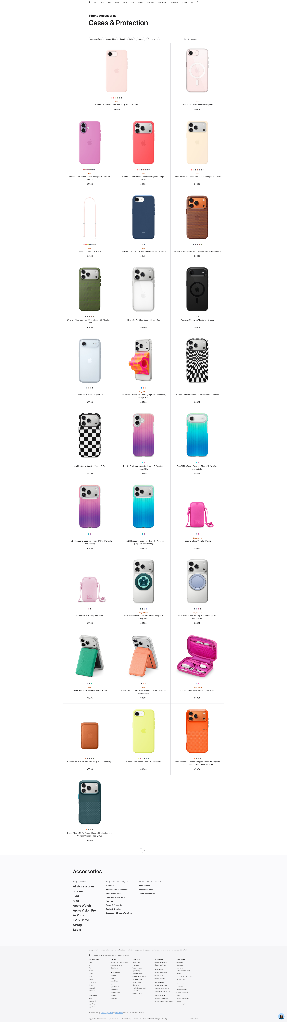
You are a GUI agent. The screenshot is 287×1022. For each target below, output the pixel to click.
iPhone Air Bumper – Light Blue (89, 395)
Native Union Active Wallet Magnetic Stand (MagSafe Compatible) (143, 691)
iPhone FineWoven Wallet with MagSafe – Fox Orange (90, 762)
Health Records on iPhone (162, 991)
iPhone (96, 955)
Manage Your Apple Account (119, 962)
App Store (114, 998)
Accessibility (180, 962)
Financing (136, 985)
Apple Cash (92, 1007)
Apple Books (114, 995)
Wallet (90, 998)
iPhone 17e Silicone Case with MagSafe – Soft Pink (116, 105)
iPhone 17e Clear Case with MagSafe (197, 105)
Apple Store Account (117, 965)
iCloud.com (114, 968)
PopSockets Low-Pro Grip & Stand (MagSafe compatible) (197, 617)
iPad (90, 968)
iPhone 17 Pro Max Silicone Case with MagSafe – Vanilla (197, 177)
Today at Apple (137, 968)
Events (178, 1001)
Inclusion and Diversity (183, 971)
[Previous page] (135, 850)
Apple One (114, 975)
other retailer (119, 1013)
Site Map (164, 1019)
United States (194, 1019)
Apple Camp (136, 971)
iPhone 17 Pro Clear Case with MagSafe (143, 320)
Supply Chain (180, 979)
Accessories (92, 988)
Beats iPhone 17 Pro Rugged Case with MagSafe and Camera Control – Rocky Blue (89, 834)
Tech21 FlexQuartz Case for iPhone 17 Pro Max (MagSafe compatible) (144, 542)
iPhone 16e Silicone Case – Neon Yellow (143, 762)
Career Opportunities (183, 992)
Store (90, 962)
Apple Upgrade (137, 979)
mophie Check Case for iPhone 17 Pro (90, 466)
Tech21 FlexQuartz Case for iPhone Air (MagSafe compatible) (197, 467)
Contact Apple (180, 1004)
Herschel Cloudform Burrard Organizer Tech (197, 690)
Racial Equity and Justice (184, 976)
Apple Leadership (181, 989)
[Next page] (152, 850)
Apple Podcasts (115, 992)
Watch (90, 974)
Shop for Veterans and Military (163, 1001)
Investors (179, 995)
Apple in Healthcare (160, 985)
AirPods (91, 979)
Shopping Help (137, 994)
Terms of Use (137, 1019)
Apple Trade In (137, 982)
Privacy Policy (126, 1019)
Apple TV (113, 978)
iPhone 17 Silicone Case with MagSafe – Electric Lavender (89, 178)
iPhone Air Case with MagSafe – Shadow (197, 320)
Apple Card (92, 1001)
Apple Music (114, 981)
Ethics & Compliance (182, 998)
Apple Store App (137, 974)
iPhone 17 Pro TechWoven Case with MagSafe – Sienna (197, 251)
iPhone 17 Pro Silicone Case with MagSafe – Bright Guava (143, 178)
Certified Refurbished (139, 976)
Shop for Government (161, 998)
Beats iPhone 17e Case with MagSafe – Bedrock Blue (143, 251)
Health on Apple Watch (161, 988)
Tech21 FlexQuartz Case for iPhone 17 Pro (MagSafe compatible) (89, 542)
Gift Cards (92, 991)
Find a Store (136, 962)
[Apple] (89, 955)
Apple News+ (115, 989)
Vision (90, 976)
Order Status (136, 991)
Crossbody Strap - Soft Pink (90, 251)
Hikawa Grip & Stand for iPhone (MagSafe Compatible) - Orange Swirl (143, 396)
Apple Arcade (115, 984)
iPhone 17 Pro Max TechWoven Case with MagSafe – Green (89, 321)
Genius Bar (136, 965)
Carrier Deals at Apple (139, 988)
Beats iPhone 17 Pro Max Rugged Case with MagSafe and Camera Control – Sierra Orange (197, 763)
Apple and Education (160, 972)
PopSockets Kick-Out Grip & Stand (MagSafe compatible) (143, 617)
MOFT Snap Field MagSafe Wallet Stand (90, 690)
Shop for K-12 (158, 975)
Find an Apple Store (107, 1013)
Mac (90, 965)
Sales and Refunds (148, 1019)
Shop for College (159, 978)
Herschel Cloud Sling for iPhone (197, 541)
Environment (180, 968)
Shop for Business (160, 965)
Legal (158, 1019)
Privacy (178, 974)
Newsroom (179, 987)
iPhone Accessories (107, 955)
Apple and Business (160, 962)
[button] (192, 2)
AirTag (90, 985)
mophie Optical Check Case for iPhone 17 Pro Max (197, 395)
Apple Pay (92, 1004)
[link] (281, 1016)
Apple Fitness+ (115, 987)
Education (179, 965)
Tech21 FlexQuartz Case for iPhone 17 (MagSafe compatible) (143, 467)
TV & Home (92, 982)
